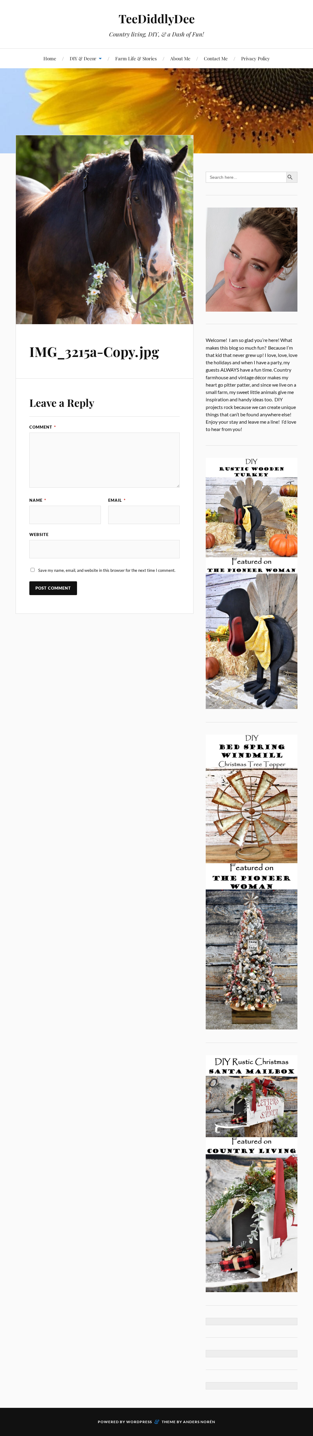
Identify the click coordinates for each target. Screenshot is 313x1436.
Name (37, 500)
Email (117, 500)
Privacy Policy (255, 58)
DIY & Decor (83, 58)
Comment (42, 427)
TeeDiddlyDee (157, 18)
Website (39, 534)
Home (49, 58)
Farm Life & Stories (136, 58)
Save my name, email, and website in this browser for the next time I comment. (106, 570)
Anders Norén (199, 1421)
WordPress (139, 1421)
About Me (180, 58)
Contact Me (216, 58)
